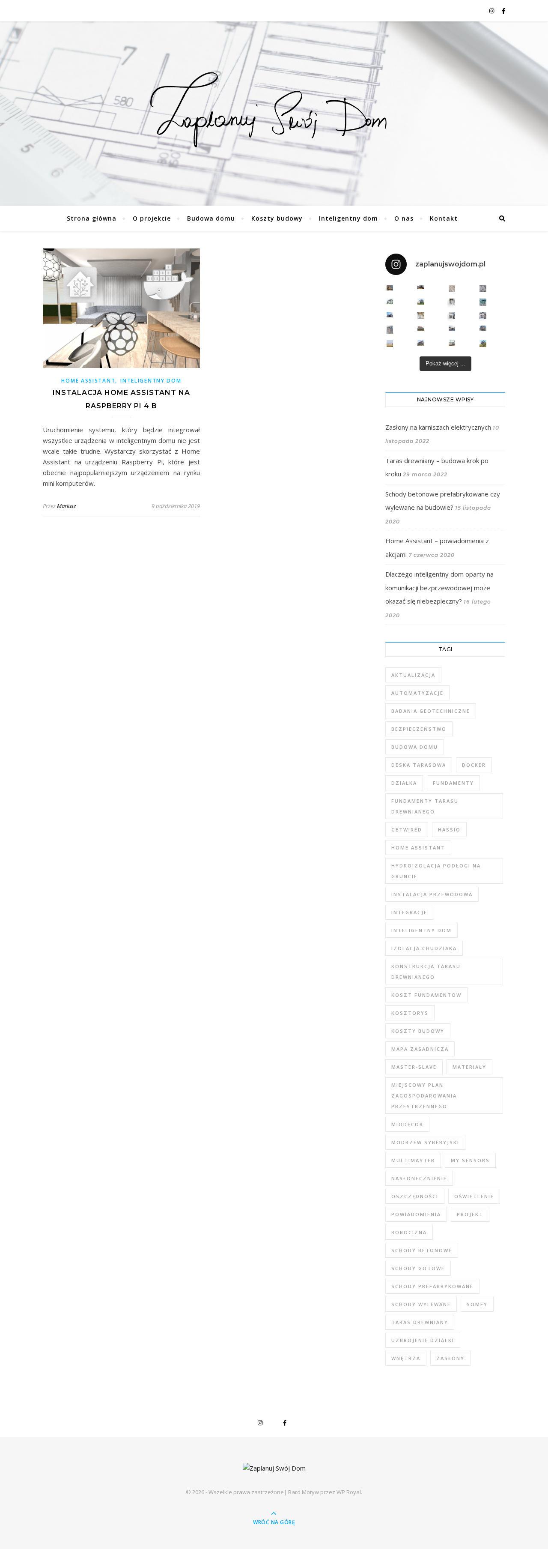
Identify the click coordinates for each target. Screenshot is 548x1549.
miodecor (407, 1124)
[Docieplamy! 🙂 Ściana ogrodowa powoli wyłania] (483, 328)
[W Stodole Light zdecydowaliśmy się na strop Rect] (483, 315)
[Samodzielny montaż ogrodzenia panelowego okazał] (390, 330)
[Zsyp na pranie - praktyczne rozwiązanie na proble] (452, 302)
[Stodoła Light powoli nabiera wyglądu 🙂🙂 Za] (452, 315)
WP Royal (349, 1492)
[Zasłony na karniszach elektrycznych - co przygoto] (390, 287)
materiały (469, 1067)
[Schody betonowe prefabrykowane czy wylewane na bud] (452, 288)
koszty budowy (417, 1031)
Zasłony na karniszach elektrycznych (438, 427)
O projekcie (152, 218)
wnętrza (405, 1358)
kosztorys (410, 1013)
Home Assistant (88, 380)
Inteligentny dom (348, 218)
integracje (409, 912)
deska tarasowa (418, 765)
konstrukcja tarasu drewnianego (426, 971)
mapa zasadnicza (420, 1049)
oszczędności (414, 1196)
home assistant (418, 847)
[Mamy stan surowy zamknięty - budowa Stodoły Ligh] (390, 301)
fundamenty (453, 783)
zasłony (450, 1358)
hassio (449, 829)
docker (474, 765)
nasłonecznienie (419, 1178)
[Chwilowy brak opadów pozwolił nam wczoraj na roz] (420, 328)
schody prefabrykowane (432, 1286)
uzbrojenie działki (422, 1340)
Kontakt (444, 218)
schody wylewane (421, 1304)
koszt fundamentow (426, 995)
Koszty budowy (277, 218)
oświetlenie (474, 1196)
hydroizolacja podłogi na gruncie (436, 870)
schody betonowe (421, 1250)
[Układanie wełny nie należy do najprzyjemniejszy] (420, 315)
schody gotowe (418, 1268)
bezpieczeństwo (419, 729)
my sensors (470, 1160)
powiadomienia (416, 1214)
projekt (470, 1214)
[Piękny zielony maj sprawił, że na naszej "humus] (483, 343)
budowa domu (414, 747)
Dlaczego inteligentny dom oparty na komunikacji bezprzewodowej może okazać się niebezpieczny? (439, 587)
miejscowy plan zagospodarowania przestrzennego (424, 1095)
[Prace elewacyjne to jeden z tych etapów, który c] (420, 302)
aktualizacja (413, 675)
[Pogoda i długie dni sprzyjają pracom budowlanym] (452, 328)
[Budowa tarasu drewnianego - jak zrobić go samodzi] (420, 287)
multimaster (413, 1160)
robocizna (409, 1232)
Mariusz (66, 506)
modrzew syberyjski (425, 1142)
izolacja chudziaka (424, 948)
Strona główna (91, 218)
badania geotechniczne (430, 711)
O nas (404, 218)
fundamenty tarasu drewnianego (425, 806)
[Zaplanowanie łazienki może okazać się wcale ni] (483, 288)
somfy (477, 1304)
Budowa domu (211, 218)
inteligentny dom (421, 930)
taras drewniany (419, 1322)
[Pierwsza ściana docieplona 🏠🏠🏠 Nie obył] (420, 342)
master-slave (414, 1067)
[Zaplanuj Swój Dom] (274, 111)
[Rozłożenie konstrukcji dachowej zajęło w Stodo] (483, 302)
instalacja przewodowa (432, 894)
